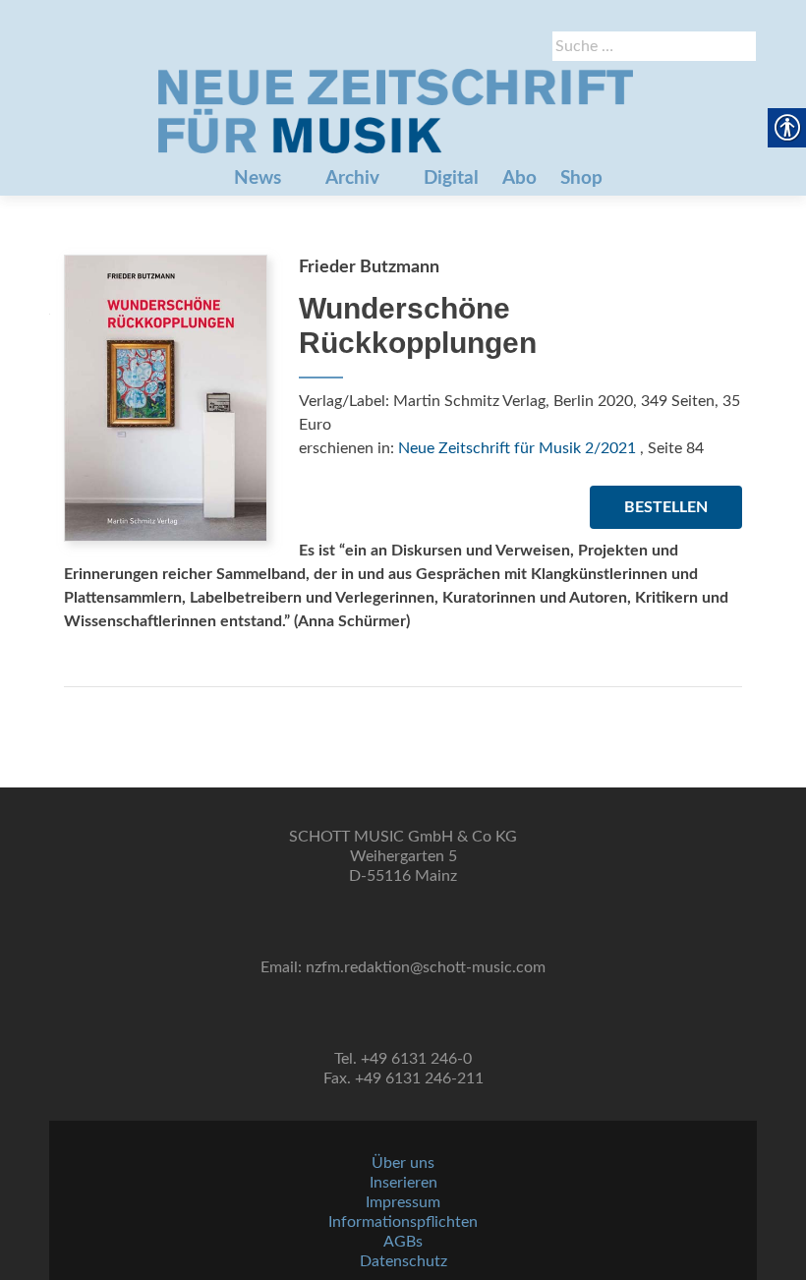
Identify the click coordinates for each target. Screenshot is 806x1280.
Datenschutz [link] (403, 1261)
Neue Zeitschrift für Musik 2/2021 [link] (517, 448)
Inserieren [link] (403, 1183)
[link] (395, 111)
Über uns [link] (403, 1163)
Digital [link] (451, 178)
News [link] (257, 178)
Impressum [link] (403, 1202)
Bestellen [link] (666, 507)
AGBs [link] (403, 1242)
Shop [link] (581, 178)
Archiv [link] (352, 178)
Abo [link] (519, 178)
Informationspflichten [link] (403, 1222)
